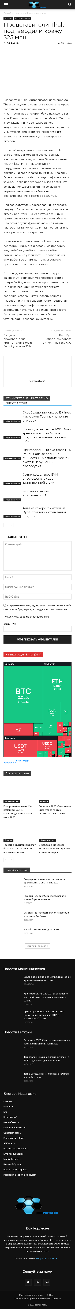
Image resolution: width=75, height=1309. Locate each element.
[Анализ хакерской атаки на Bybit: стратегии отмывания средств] (12, 512)
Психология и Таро (13, 1138)
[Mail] (28, 1282)
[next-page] (11, 525)
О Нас (50, 1295)
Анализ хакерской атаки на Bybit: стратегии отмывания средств (44, 512)
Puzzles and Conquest (15, 1148)
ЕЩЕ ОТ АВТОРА (16, 403)
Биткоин (44, 801)
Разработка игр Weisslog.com (19, 1174)
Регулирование (12, 801)
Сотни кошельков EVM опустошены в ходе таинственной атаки (40, 478)
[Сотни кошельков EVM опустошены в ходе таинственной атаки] (12, 479)
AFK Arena (9, 1143)
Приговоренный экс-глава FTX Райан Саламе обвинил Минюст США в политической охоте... (44, 1015)
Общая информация (14, 1127)
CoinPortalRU (13, 43)
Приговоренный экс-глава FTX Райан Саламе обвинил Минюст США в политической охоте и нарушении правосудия (47, 458)
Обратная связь (12, 1132)
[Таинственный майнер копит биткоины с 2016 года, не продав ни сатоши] (19, 830)
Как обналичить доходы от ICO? (41, 929)
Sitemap (56, 1298)
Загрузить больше (36, 945)
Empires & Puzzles (13, 1153)
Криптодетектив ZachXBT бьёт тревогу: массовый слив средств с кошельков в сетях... (46, 997)
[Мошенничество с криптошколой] (12, 495)
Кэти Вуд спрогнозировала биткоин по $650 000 (57, 339)
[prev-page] (5, 525)
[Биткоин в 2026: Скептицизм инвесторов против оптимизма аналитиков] (55, 792)
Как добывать (11, 1122)
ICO (5, 1111)
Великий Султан (12, 1164)
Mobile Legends (12, 1159)
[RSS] (37, 1282)
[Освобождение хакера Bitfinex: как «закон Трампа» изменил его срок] (12, 417)
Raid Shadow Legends (15, 1169)
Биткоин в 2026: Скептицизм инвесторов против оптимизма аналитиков (55, 810)
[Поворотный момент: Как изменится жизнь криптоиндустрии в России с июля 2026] (19, 792)
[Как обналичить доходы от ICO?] (12, 934)
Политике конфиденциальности (32, 1298)
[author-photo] (37, 376)
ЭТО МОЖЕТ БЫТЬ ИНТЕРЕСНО (27, 398)
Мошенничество (36, 13)
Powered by (9, 762)
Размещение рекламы (31, 1295)
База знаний (10, 1117)
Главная (7, 1101)
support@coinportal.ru (48, 1258)
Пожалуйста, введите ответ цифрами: (26, 616)
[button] (6, 4)
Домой (7, 13)
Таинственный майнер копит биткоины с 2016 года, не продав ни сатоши (19, 848)
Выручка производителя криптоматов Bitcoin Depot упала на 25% (17, 341)
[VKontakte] (46, 1282)
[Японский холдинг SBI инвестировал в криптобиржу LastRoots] (12, 900)
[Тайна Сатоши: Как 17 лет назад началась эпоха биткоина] (12, 1078)
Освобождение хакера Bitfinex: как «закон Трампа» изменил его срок (47, 416)
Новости (19, 13)
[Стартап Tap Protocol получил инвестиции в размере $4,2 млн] (12, 917)
